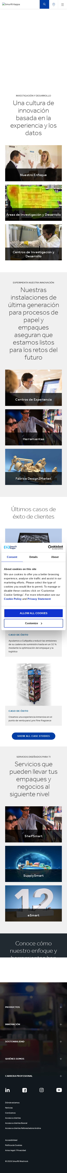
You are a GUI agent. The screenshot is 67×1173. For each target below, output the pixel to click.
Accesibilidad (11, 1140)
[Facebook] (24, 1090)
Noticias (9, 1108)
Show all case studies (33, 736)
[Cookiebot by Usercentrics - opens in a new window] (48, 547)
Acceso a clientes (13, 1118)
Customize (31, 623)
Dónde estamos (12, 1102)
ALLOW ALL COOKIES (33, 613)
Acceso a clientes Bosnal (16, 1123)
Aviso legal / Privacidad (15, 1150)
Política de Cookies (13, 1145)
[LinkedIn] (7, 1090)
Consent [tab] (12, 556)
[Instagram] (42, 1090)
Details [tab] (33, 556)
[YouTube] (59, 1090)
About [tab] (55, 556)
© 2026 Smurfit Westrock (16, 1161)
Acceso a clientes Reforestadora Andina (23, 1128)
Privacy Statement (39, 598)
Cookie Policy (13, 598)
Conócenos (10, 1113)
